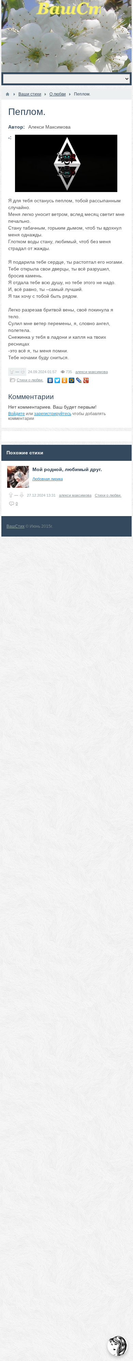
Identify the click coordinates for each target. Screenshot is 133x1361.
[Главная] (7, 94)
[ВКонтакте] (50, 380)
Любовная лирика (47, 479)
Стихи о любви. (30, 380)
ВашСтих (15, 526)
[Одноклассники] (64, 380)
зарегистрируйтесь (52, 413)
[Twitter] (57, 380)
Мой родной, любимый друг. (67, 469)
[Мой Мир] (71, 380)
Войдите (16, 413)
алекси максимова (91, 372)
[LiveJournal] (79, 380)
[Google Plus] (86, 380)
